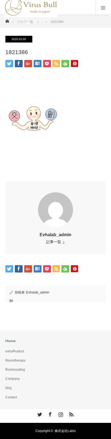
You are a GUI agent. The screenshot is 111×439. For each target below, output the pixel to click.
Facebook (50, 413)
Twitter (39, 413)
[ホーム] (7, 20)
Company (12, 379)
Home (10, 341)
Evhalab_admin (55, 234)
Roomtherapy (15, 360)
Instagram (60, 413)
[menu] (103, 7)
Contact (11, 397)
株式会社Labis (65, 431)
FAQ (8, 388)
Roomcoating (15, 369)
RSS (71, 413)
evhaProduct (14, 351)
